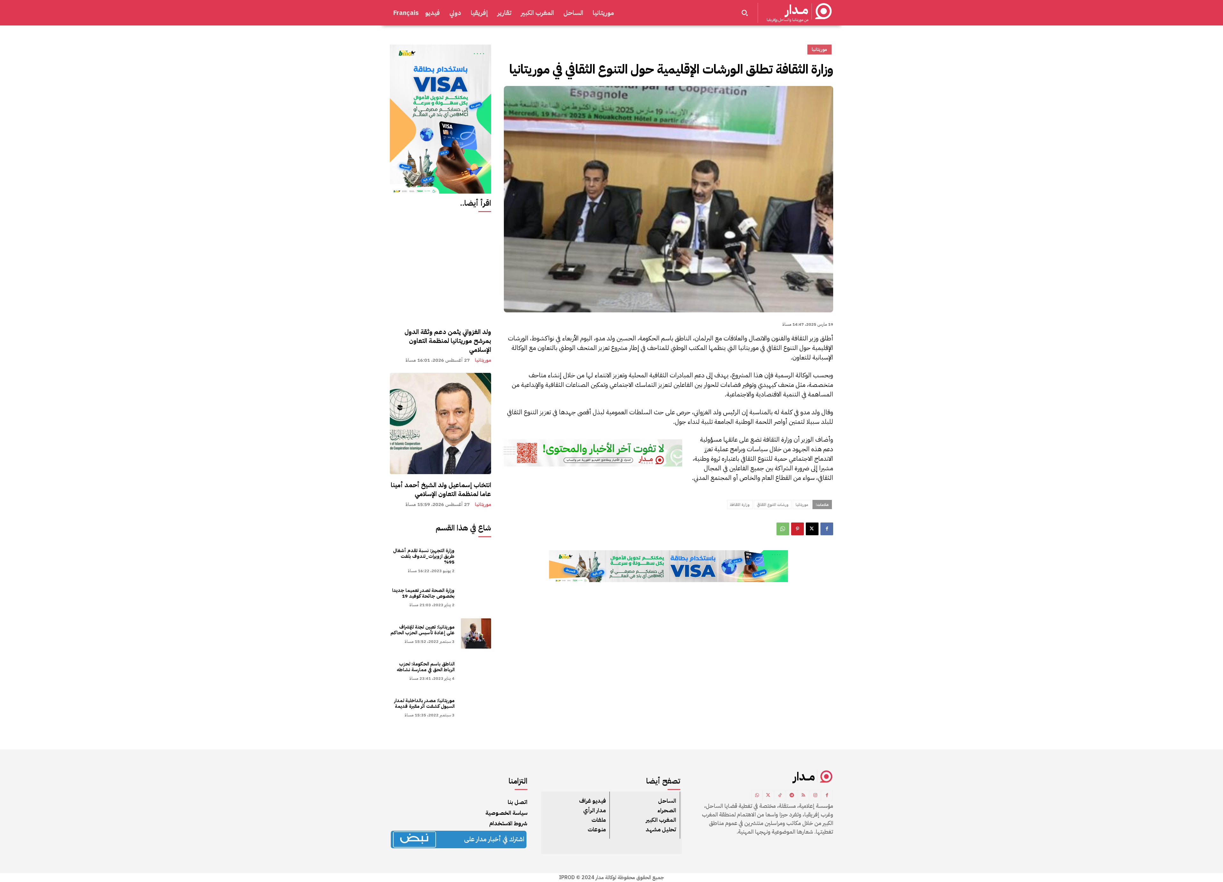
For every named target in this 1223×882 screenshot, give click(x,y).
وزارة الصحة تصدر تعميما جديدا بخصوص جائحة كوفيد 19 (423, 593)
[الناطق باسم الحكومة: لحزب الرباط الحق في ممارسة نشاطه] (476, 670)
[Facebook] (826, 529)
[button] (745, 13)
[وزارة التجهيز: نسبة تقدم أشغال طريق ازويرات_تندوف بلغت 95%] (476, 560)
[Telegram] (791, 795)
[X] (812, 529)
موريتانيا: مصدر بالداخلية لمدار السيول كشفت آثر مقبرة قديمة (424, 703)
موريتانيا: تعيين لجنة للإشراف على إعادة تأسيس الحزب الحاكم (422, 629)
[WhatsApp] (782, 529)
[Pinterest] (797, 529)
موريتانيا (483, 360)
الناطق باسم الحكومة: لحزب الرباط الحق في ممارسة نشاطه (425, 666)
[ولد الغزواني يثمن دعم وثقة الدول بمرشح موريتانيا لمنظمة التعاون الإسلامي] (440, 270)
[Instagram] (815, 795)
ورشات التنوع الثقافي (773, 505)
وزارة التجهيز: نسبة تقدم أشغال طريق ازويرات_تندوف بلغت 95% (423, 556)
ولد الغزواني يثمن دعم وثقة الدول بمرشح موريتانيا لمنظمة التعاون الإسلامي (447, 340)
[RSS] (803, 795)
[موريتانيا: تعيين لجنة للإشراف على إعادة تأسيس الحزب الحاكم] (476, 633)
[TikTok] (779, 795)
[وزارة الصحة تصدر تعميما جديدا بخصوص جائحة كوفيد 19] (476, 597)
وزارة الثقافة (740, 505)
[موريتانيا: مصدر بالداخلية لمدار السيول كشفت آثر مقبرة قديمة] (476, 707)
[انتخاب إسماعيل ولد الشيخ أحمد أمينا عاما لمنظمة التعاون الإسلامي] (440, 423)
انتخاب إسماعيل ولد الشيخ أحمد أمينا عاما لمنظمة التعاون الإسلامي (441, 489)
